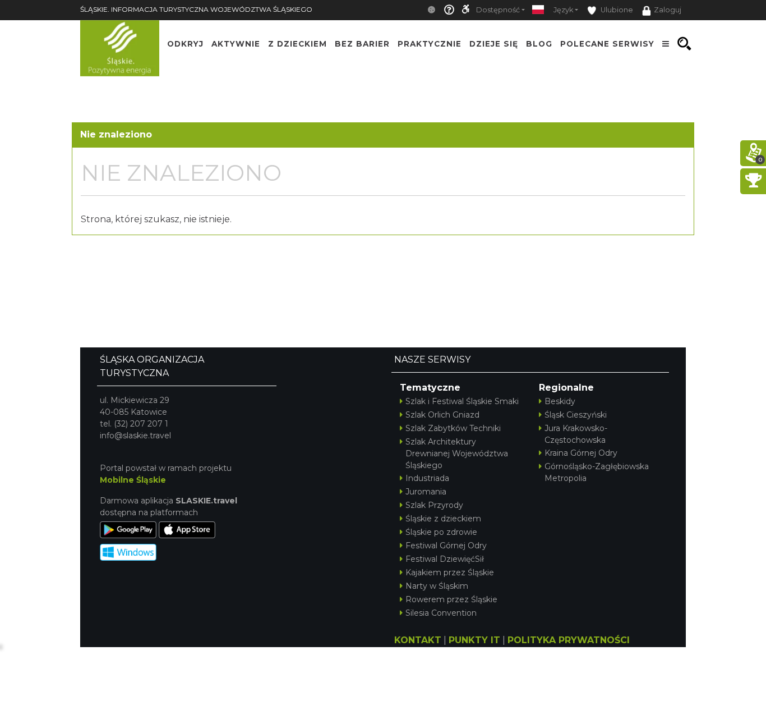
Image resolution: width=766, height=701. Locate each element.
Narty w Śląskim (436, 586)
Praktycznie (430, 43)
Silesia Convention (441, 613)
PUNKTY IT (474, 640)
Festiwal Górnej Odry (446, 545)
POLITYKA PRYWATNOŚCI (568, 640)
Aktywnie (235, 43)
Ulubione (616, 10)
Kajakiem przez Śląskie (449, 572)
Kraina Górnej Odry (580, 453)
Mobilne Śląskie (133, 480)
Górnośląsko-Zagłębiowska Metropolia (596, 472)
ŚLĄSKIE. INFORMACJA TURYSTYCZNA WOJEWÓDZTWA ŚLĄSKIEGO (196, 9)
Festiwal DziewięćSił (444, 559)
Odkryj (185, 43)
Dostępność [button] (498, 10)
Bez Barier (362, 43)
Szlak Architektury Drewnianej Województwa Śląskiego (456, 453)
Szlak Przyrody (434, 505)
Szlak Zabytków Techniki (453, 428)
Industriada (427, 478)
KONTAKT (417, 640)
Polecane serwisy (607, 43)
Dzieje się (493, 43)
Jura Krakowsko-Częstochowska (575, 434)
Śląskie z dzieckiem (443, 519)
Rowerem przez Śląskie (451, 599)
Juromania (425, 492)
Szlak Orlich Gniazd (442, 415)
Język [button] (563, 10)
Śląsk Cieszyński (575, 415)
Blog (539, 43)
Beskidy (559, 401)
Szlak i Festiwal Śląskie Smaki (462, 401)
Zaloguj (667, 10)
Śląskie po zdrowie (441, 532)
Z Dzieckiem (297, 43)
